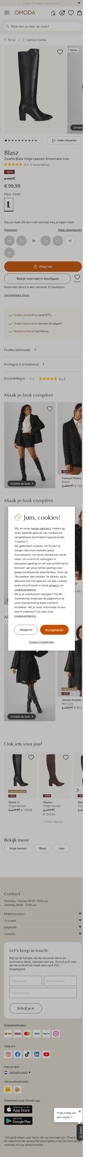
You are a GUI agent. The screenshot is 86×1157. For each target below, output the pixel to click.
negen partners (41, 528)
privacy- (54, 585)
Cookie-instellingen (41, 641)
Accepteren (54, 630)
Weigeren (26, 629)
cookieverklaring (25, 589)
